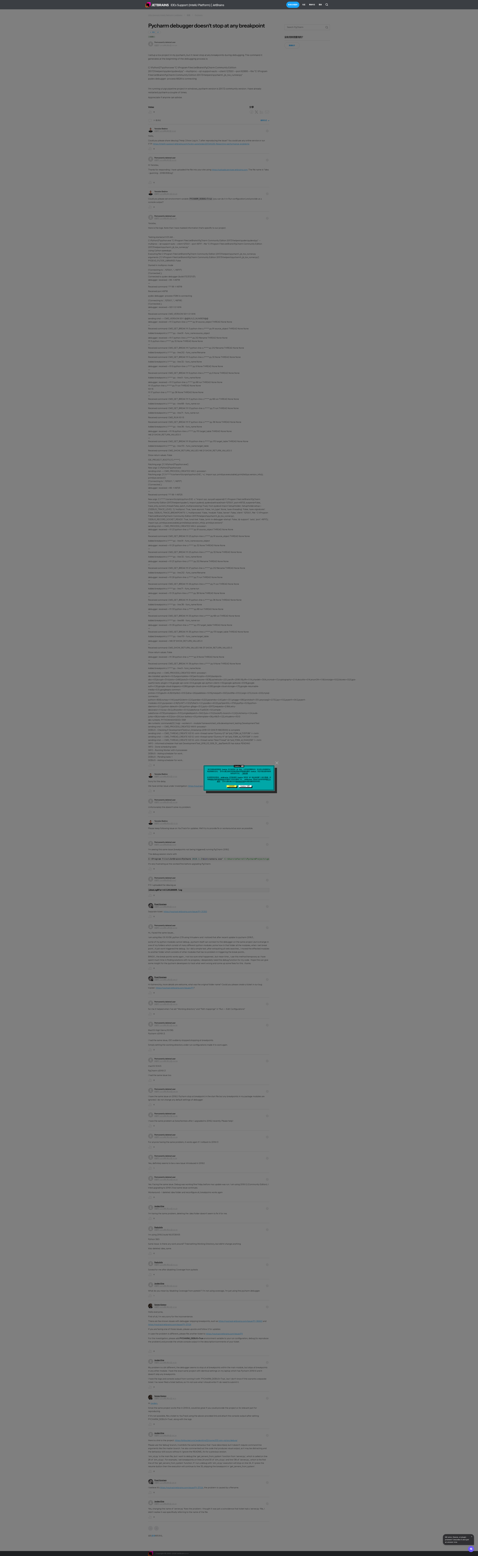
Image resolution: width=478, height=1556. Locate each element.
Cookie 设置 (245, 786)
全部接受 (232, 786)
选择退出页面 (240, 781)
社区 (303, 5)
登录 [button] (320, 5)
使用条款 (221, 779)
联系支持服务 (293, 5)
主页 (157, 4)
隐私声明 (213, 779)
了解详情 (245, 774)
